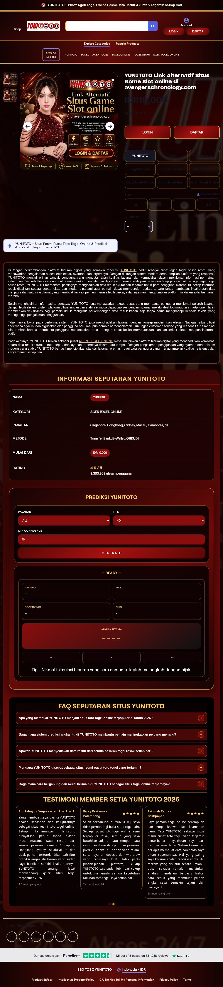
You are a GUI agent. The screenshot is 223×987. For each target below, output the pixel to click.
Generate (112, 553)
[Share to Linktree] (36, 936)
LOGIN (174, 31)
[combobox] (107, 26)
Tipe (116, 511)
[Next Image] (110, 126)
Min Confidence (30, 530)
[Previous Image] (27, 126)
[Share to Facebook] (24, 936)
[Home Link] (43, 26)
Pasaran (24, 511)
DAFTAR (197, 31)
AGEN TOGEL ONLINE (96, 341)
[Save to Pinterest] (48, 936)
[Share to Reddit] (60, 936)
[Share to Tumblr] (73, 936)
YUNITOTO (129, 270)
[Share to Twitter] (12, 936)
